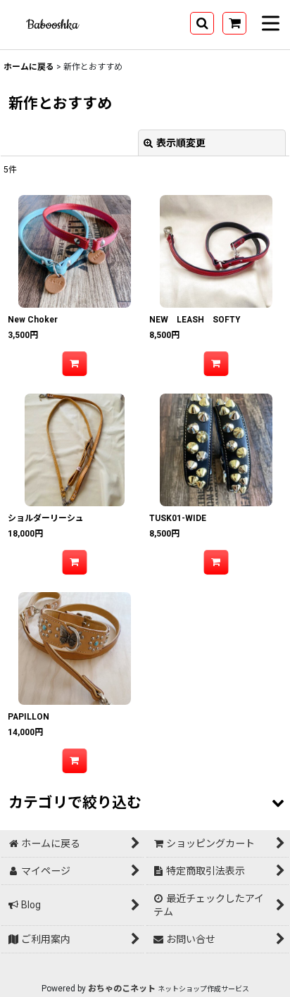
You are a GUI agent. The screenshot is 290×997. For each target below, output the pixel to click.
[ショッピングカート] (234, 23)
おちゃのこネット (122, 988)
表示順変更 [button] (181, 143)
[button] (202, 23)
